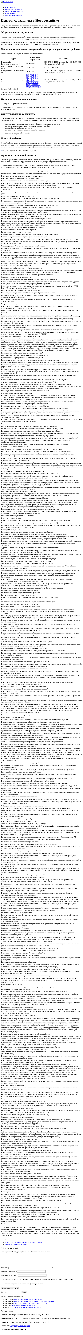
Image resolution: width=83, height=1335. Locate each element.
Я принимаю (23, 1284)
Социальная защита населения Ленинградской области (33, 1301)
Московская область (14, 9)
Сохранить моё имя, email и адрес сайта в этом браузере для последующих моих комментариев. (38, 1279)
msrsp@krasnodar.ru (33, 85)
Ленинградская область (13, 11)
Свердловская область (13, 15)
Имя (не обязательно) (9, 1271)
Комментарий (6, 1268)
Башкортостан (10, 13)
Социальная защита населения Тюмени (27, 1300)
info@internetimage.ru (33, 87)
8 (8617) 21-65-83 (32, 83)
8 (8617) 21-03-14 (32, 81)
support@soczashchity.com (20, 1326)
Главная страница (11, 7)
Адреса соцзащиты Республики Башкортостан (30, 1303)
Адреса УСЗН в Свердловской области (26, 1307)
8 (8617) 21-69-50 (32, 75)
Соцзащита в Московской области (25, 1305)
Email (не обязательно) (9, 1275)
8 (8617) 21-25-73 (32, 79)
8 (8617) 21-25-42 (32, 77)
